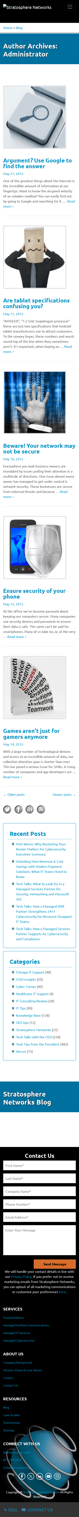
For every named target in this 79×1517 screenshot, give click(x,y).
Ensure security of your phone (34, 593)
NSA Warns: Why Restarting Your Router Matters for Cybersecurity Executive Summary (41, 849)
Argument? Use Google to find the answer (37, 163)
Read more (17, 636)
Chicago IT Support (30, 972)
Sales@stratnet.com (16, 1452)
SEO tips (22, 1022)
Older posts (14, 794)
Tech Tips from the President (37, 1044)
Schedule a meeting (16, 1467)
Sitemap (8, 1430)
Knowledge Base (28, 1015)
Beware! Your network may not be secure (39, 448)
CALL (12, 1509)
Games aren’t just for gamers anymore (31, 733)
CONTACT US (40, 1509)
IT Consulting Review (31, 1001)
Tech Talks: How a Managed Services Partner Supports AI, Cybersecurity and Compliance (43, 933)
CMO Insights (26, 979)
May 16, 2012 (13, 459)
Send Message (54, 1264)
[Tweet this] (7, 809)
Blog (19, 27)
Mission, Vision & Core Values (22, 1370)
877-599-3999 (12, 1460)
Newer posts (64, 794)
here (62, 1292)
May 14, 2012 (13, 744)
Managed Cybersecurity (19, 1340)
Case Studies (11, 1415)
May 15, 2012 (13, 604)
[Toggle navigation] (70, 7)
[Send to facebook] (18, 809)
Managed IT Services (16, 1333)
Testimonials (11, 1422)
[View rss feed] (41, 809)
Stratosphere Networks (33, 1030)
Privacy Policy (21, 1276)
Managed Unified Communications (26, 1325)
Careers (8, 1378)
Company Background (17, 1362)
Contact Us (10, 1385)
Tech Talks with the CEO (34, 1037)
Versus (21, 1051)
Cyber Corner (26, 986)
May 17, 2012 (13, 314)
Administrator (25, 54)
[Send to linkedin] (29, 809)
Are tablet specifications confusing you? (36, 303)
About (7, 27)
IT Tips (21, 1008)
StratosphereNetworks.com (41, 1492)
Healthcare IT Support (32, 993)
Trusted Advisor (13, 1317)
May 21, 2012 (13, 173)
